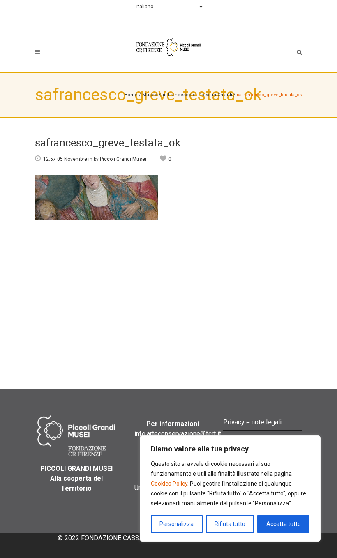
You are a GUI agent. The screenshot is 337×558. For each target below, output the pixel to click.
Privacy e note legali (252, 422)
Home (131, 94)
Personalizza (176, 524)
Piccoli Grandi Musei (123, 159)
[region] (230, 488)
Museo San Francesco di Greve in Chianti (187, 94)
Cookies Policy (169, 483)
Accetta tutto (283, 524)
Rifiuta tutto (230, 524)
